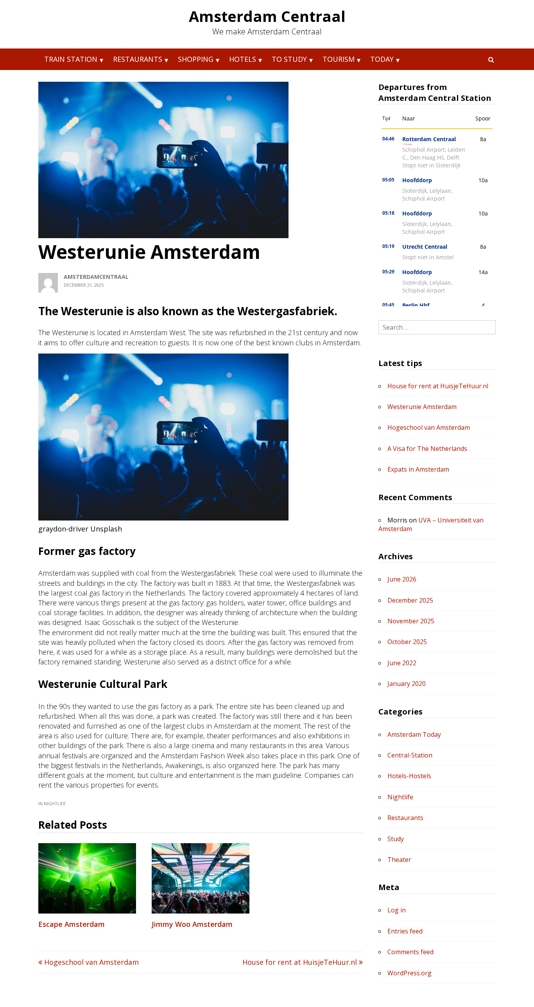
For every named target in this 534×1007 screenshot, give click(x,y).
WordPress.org (409, 973)
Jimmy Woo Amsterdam (192, 924)
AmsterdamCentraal (96, 276)
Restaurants (137, 59)
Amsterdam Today (414, 734)
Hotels (242, 59)
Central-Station (409, 755)
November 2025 (410, 621)
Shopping (195, 59)
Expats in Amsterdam (418, 469)
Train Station (70, 59)
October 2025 (407, 641)
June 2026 (401, 579)
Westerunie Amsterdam (422, 406)
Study (395, 839)
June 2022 (401, 663)
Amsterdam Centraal (267, 16)
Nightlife (55, 803)
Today (382, 59)
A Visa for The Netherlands (427, 448)
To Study (289, 59)
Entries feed (405, 931)
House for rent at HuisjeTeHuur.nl (300, 962)
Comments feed (410, 952)
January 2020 (406, 683)
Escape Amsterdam (71, 924)
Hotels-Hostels (409, 776)
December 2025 (410, 600)
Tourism (339, 59)
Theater (399, 859)
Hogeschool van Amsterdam (90, 962)
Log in (396, 910)
